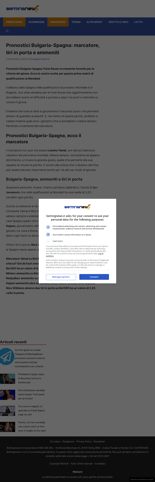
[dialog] (77, 241)
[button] (77, 241)
